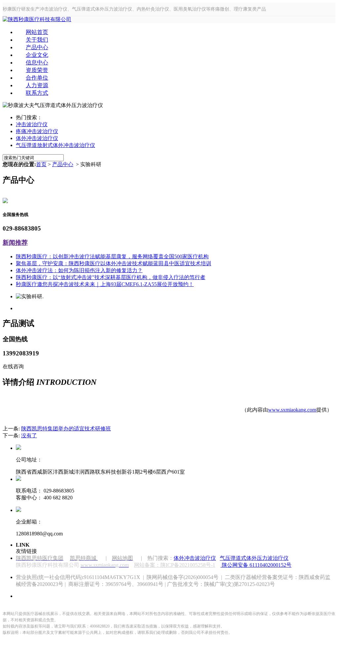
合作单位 (37, 78)
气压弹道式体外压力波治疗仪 (254, 558)
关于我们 (37, 40)
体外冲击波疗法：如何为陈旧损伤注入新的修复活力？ (79, 270)
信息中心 (37, 62)
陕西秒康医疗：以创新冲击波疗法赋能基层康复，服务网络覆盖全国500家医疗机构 (112, 256)
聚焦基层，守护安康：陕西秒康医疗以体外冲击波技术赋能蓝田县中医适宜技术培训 (113, 263)
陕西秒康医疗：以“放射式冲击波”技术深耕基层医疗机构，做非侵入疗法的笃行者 (110, 277)
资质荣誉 (37, 70)
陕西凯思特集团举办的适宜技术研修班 (66, 428)
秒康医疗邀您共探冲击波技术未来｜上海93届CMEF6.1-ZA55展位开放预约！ (105, 284)
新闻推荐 (15, 242)
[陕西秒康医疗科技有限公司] (37, 19)
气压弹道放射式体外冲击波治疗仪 (55, 145)
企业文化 (37, 55)
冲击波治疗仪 (32, 124)
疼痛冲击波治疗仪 (37, 131)
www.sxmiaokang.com (292, 410)
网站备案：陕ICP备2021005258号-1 (174, 565)
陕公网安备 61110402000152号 (256, 565)
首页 (41, 164)
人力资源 (37, 85)
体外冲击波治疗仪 (37, 138)
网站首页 (37, 32)
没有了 (29, 435)
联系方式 (37, 93)
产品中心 (37, 47)
